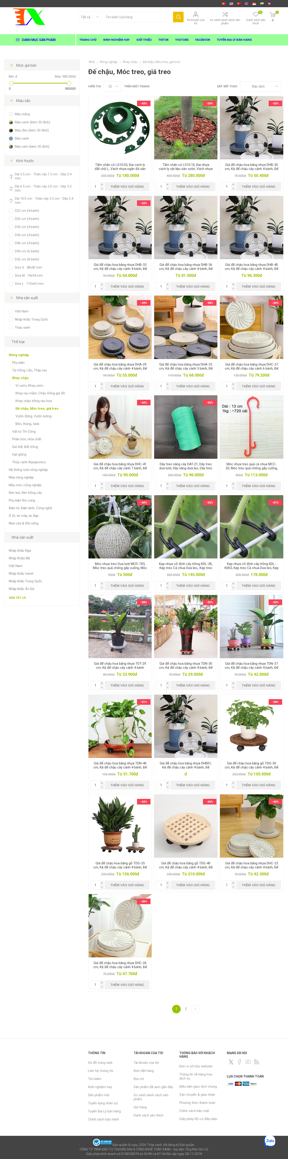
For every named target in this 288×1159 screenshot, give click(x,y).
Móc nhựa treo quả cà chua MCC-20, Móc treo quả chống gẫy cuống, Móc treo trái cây (252, 468)
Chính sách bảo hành (103, 1119)
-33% (275, 103)
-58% (143, 602)
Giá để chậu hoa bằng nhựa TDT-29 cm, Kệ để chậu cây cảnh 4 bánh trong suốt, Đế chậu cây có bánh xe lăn (120, 670)
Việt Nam (22, 311)
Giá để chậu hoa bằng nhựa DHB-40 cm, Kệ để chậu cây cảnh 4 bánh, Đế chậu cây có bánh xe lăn (251, 269)
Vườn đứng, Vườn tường (34, 416)
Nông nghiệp (19, 355)
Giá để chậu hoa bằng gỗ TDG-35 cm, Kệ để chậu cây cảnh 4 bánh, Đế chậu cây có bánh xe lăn (120, 867)
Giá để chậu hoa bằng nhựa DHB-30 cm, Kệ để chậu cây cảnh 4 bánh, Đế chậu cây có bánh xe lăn (251, 169)
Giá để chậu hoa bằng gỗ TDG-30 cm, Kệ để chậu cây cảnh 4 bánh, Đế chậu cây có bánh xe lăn (251, 767)
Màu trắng (22, 114)
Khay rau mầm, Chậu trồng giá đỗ (40, 393)
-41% (275, 502)
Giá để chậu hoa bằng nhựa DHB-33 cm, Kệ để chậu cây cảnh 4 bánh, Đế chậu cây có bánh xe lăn (120, 269)
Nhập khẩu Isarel (21, 574)
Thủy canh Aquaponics (29, 462)
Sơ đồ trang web (100, 1063)
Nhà (91, 62)
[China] (239, 3)
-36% (143, 901)
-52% (209, 502)
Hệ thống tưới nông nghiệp (28, 470)
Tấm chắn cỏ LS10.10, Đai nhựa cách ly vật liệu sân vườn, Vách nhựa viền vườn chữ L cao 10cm (186, 169)
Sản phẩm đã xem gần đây (153, 1087)
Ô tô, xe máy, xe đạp (23, 516)
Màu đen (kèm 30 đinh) (32, 130)
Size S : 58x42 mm (28, 267)
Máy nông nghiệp (21, 477)
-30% (209, 103)
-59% (209, 602)
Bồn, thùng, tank (27, 424)
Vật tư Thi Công (24, 431)
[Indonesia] (254, 3)
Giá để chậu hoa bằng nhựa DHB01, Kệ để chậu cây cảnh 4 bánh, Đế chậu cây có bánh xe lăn (186, 767)
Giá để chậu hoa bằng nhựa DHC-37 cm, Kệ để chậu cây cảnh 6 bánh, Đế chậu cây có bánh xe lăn (251, 368)
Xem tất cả (17, 597)
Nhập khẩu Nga (20, 551)
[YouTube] (248, 1061)
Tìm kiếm (178, 17)
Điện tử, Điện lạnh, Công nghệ (30, 508)
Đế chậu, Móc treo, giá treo (37, 409)
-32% (143, 203)
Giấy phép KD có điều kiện (198, 1119)
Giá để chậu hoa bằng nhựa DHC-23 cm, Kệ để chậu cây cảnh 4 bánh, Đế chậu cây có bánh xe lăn (251, 867)
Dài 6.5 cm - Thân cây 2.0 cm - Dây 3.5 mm (43, 188)
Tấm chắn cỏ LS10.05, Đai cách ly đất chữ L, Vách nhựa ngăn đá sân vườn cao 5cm (120, 169)
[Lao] (269, 3)
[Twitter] (231, 1062)
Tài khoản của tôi (196, 21)
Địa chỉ (139, 1079)
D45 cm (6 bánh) (27, 251)
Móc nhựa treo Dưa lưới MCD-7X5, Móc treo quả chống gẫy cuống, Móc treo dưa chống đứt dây (120, 568)
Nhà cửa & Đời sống (23, 523)
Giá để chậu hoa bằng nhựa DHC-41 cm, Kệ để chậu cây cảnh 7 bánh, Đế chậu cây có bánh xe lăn (120, 468)
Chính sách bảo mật (194, 1111)
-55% (209, 402)
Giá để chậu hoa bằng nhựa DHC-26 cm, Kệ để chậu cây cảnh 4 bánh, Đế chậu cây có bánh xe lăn (120, 967)
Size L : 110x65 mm (29, 284)
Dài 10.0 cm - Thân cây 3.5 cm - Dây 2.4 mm (44, 201)
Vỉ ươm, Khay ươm (29, 386)
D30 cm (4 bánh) (27, 227)
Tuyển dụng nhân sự (103, 1103)
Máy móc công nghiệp (25, 485)
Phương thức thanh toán (197, 1103)
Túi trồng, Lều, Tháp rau (29, 370)
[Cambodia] (262, 3)
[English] (231, 3)
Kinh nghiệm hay (100, 1087)
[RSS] (256, 1061)
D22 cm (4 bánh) (27, 211)
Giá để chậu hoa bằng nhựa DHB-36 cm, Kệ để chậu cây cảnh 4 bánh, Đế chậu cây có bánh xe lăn (186, 269)
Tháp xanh (22, 327)
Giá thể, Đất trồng (25, 447)
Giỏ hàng (140, 1107)
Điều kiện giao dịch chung (198, 1086)
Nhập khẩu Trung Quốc (31, 319)
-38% (209, 303)
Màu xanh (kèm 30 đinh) (32, 122)
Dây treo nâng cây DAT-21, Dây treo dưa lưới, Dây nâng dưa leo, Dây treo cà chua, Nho (185, 468)
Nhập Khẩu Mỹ (19, 558)
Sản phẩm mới (98, 1095)
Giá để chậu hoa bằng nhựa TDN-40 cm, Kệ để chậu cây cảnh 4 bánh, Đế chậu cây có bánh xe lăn (120, 767)
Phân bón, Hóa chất (26, 439)
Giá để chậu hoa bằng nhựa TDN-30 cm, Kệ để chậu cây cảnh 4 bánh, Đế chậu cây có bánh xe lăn (186, 668)
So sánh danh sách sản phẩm (225, 21)
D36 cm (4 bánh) (27, 235)
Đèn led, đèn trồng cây (25, 493)
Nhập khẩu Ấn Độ (21, 589)
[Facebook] (239, 1061)
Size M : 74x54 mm (29, 275)
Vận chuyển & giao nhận (197, 1095)
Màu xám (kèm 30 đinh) (32, 147)
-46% (143, 801)
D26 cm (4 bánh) (27, 219)
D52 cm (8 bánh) (27, 259)
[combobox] (137, 17)
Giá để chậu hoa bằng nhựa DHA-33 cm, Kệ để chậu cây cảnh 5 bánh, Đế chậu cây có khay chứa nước (186, 368)
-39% (143, 303)
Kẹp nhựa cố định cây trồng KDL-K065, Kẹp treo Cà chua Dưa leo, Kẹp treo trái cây (252, 568)
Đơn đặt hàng (144, 1071)
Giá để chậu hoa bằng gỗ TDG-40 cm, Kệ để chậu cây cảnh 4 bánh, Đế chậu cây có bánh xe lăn (186, 867)
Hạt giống (19, 454)
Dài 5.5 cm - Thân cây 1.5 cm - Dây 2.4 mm (43, 176)
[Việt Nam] (223, 3)
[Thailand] (246, 3)
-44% (143, 502)
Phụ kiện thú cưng (22, 500)
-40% (143, 103)
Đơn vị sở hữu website (195, 1066)
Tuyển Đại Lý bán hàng (104, 1111)
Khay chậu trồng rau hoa (34, 401)
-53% (275, 602)
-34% (275, 303)
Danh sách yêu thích (148, 1115)
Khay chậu (20, 378)
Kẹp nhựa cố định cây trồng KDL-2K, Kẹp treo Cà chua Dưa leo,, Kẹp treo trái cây (186, 568)
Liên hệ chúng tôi (100, 1071)
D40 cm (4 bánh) (27, 243)
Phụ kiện (18, 363)
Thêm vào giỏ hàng (127, 186)
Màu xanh (22, 138)
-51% (143, 702)
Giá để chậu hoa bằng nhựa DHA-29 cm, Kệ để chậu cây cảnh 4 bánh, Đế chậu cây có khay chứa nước (120, 368)
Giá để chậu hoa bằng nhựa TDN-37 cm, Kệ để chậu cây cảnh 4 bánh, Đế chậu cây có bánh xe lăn (251, 668)
